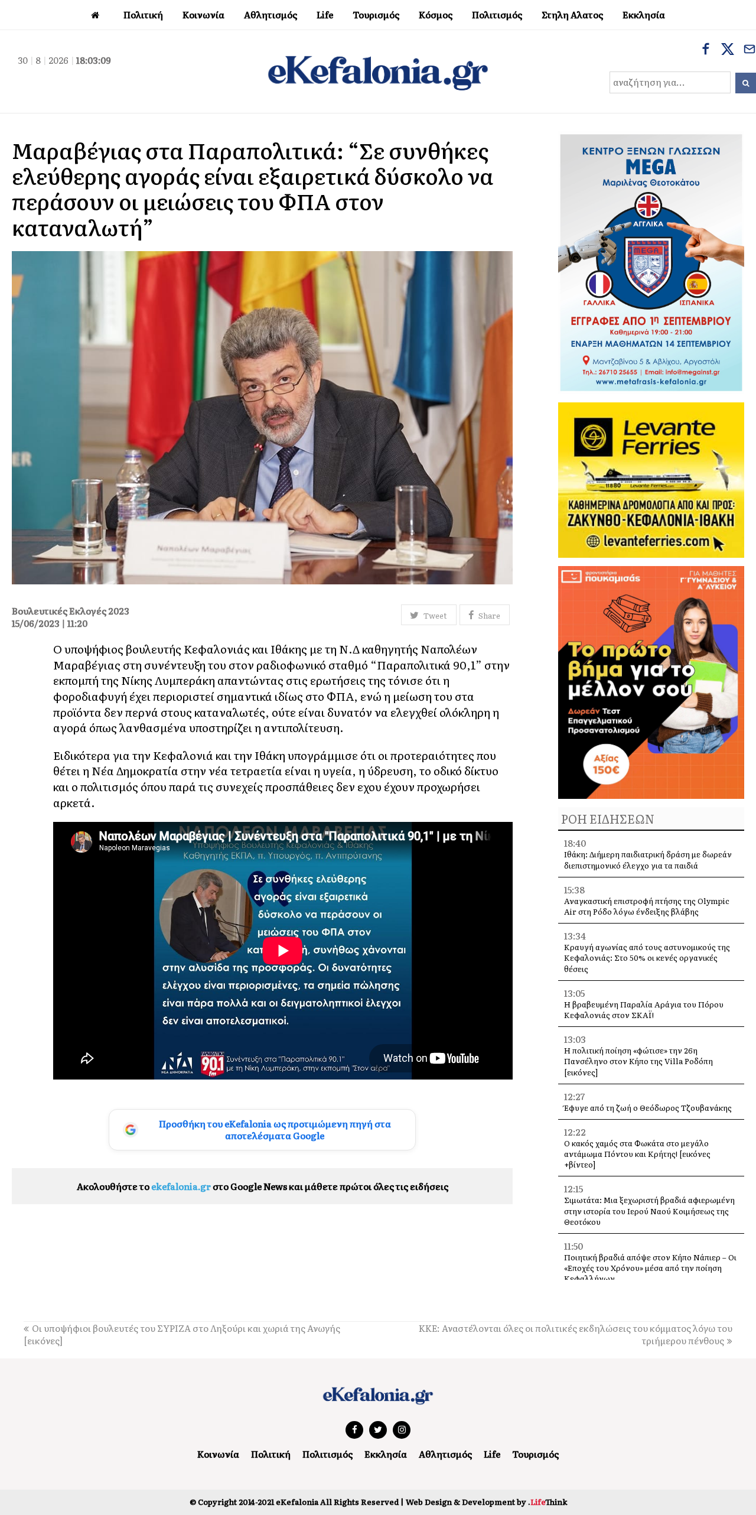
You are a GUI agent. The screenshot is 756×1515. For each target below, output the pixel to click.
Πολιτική (271, 1454)
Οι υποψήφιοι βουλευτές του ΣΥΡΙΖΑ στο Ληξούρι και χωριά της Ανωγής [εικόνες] (182, 1334)
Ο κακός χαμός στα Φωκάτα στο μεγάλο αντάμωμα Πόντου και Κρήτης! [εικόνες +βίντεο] (637, 1153)
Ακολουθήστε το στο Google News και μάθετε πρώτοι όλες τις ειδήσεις (262, 1186)
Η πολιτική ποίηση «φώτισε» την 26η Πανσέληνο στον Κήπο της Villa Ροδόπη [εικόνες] (638, 1061)
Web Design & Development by (486, 1501)
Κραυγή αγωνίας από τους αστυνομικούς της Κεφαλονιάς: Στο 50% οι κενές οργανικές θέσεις (647, 957)
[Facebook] (705, 50)
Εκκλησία (385, 1454)
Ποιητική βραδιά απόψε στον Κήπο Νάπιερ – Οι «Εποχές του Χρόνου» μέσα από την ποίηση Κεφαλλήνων (650, 1267)
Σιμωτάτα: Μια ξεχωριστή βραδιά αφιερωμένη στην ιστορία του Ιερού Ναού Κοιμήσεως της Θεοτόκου (649, 1210)
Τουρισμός (535, 1454)
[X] (727, 50)
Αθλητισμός (445, 1454)
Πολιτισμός (327, 1454)
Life (492, 1454)
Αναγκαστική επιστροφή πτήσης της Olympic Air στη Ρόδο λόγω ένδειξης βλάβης (646, 906)
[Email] (749, 50)
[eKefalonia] (378, 71)
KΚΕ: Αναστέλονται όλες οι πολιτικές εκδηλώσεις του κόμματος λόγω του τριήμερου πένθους (575, 1334)
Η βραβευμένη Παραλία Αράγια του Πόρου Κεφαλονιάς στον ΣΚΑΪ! (644, 1009)
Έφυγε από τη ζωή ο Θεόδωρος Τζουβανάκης (648, 1107)
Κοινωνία (218, 1454)
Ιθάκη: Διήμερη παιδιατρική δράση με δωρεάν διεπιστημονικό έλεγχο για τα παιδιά (648, 859)
